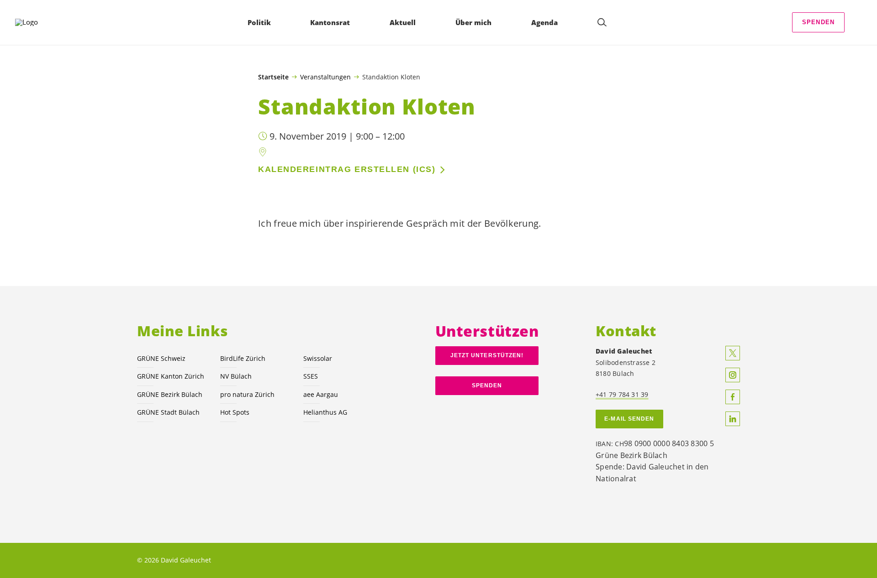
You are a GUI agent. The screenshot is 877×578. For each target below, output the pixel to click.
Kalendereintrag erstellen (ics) (346, 169)
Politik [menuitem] (259, 22)
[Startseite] (41, 22)
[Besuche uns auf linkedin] (732, 418)
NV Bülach (236, 376)
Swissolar (317, 358)
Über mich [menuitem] (473, 22)
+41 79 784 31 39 (622, 394)
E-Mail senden (629, 419)
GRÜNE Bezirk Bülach (169, 394)
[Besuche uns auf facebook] (732, 397)
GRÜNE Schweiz (161, 358)
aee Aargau (320, 394)
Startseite (273, 77)
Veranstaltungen (325, 76)
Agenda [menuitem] (544, 22)
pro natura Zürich (247, 394)
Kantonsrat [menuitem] (330, 22)
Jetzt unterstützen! (487, 355)
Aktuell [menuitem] (403, 22)
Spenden (818, 22)
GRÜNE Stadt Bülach (168, 412)
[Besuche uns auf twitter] (732, 353)
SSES (310, 376)
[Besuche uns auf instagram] (732, 375)
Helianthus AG (325, 412)
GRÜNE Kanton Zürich (170, 376)
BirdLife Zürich (242, 358)
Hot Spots (234, 412)
